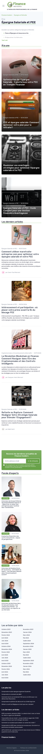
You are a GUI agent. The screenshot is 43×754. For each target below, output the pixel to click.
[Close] (38, 369)
